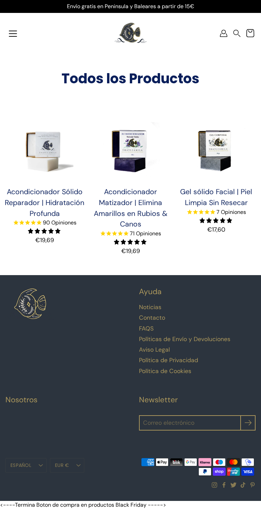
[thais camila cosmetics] (131, 33)
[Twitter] (233, 485)
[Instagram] (214, 485)
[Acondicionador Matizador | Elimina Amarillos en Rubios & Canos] (130, 151)
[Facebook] (224, 485)
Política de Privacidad (168, 360)
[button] (237, 33)
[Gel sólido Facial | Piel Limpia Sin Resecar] (216, 151)
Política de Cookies (165, 371)
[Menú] (12, 34)
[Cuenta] (223, 33)
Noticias (150, 307)
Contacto (152, 317)
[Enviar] (248, 423)
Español (21, 465)
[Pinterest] (252, 485)
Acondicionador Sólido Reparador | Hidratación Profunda (44, 202)
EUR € (62, 465)
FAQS (146, 328)
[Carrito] (250, 33)
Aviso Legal (154, 349)
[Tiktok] (243, 485)
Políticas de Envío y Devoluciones (184, 339)
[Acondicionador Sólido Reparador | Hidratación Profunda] (44, 151)
